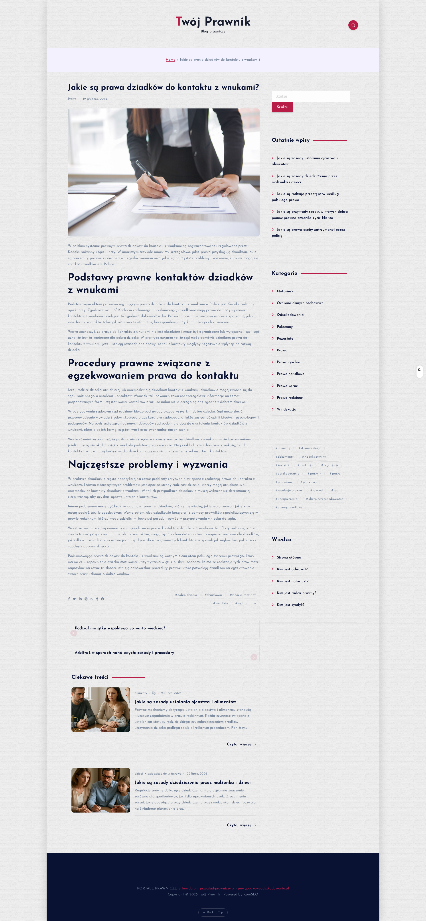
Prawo (72, 99)
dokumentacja (311, 448)
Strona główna (289, 557)
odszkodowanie (288, 473)
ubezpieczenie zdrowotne (325, 499)
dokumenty (286, 456)
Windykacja (286, 409)
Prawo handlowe (290, 374)
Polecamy (285, 327)
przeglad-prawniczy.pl (217, 888)
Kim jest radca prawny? (296, 593)
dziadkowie (215, 595)
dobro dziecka (187, 595)
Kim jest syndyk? (290, 605)
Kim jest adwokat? (292, 569)
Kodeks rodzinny (244, 595)
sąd (335, 490)
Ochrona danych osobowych (300, 303)
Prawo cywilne (288, 362)
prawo (336, 473)
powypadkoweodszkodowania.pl (263, 888)
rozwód (318, 490)
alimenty (141, 693)
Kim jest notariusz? (292, 581)
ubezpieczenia (288, 499)
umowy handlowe (290, 507)
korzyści (283, 465)
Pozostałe (285, 338)
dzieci (139, 773)
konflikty (221, 603)
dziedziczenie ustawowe (164, 773)
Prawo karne (287, 386)
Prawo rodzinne (290, 398)
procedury (310, 482)
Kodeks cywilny (315, 456)
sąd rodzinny (247, 603)
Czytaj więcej (239, 744)
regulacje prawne (290, 490)
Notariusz (285, 291)
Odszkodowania (290, 315)
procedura (285, 482)
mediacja (306, 465)
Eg (154, 693)
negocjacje (331, 465)
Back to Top (215, 912)
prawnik (315, 473)
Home (170, 60)
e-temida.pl (187, 888)
